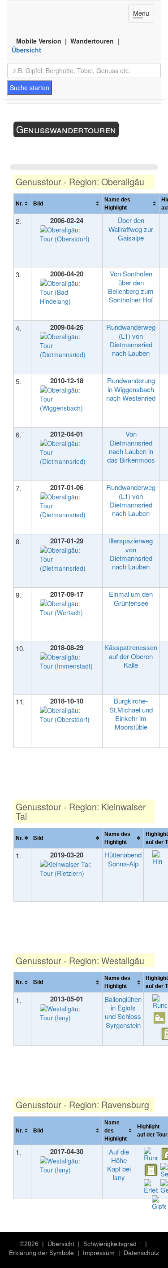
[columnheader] (22, 203)
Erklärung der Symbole (41, 1252)
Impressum (99, 1252)
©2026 (29, 1243)
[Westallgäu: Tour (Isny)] (66, 1014)
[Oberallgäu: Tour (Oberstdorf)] (66, 235)
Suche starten (29, 87)
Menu (143, 15)
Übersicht (26, 49)
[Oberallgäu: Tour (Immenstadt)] (66, 662)
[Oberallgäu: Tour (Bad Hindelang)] (66, 293)
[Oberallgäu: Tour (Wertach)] (66, 609)
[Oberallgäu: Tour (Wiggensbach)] (66, 400)
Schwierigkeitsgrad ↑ (112, 1243)
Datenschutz (141, 1252)
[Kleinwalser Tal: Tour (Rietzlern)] (66, 870)
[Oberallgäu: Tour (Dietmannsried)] (66, 346)
